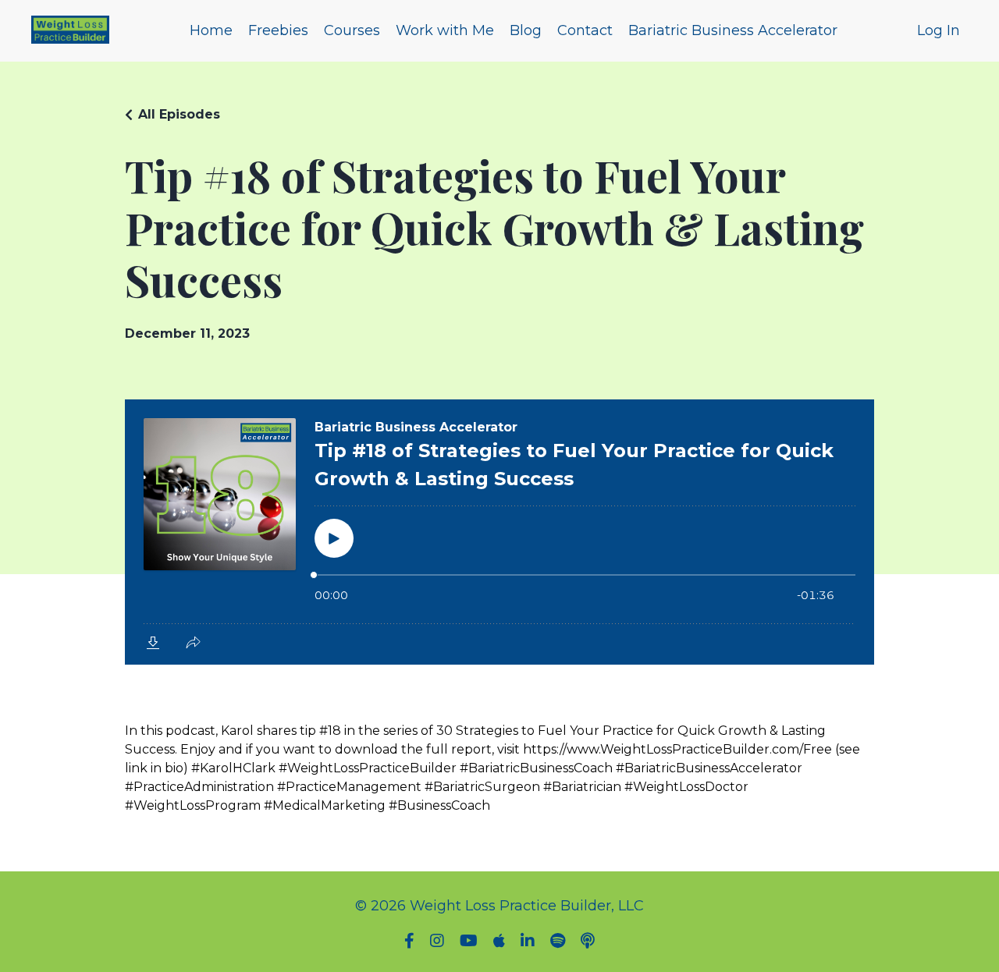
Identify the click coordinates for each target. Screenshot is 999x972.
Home (211, 30)
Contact (585, 30)
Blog (526, 30)
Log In (938, 30)
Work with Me (445, 30)
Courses (352, 30)
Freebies (278, 30)
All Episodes (179, 114)
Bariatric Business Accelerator (732, 30)
